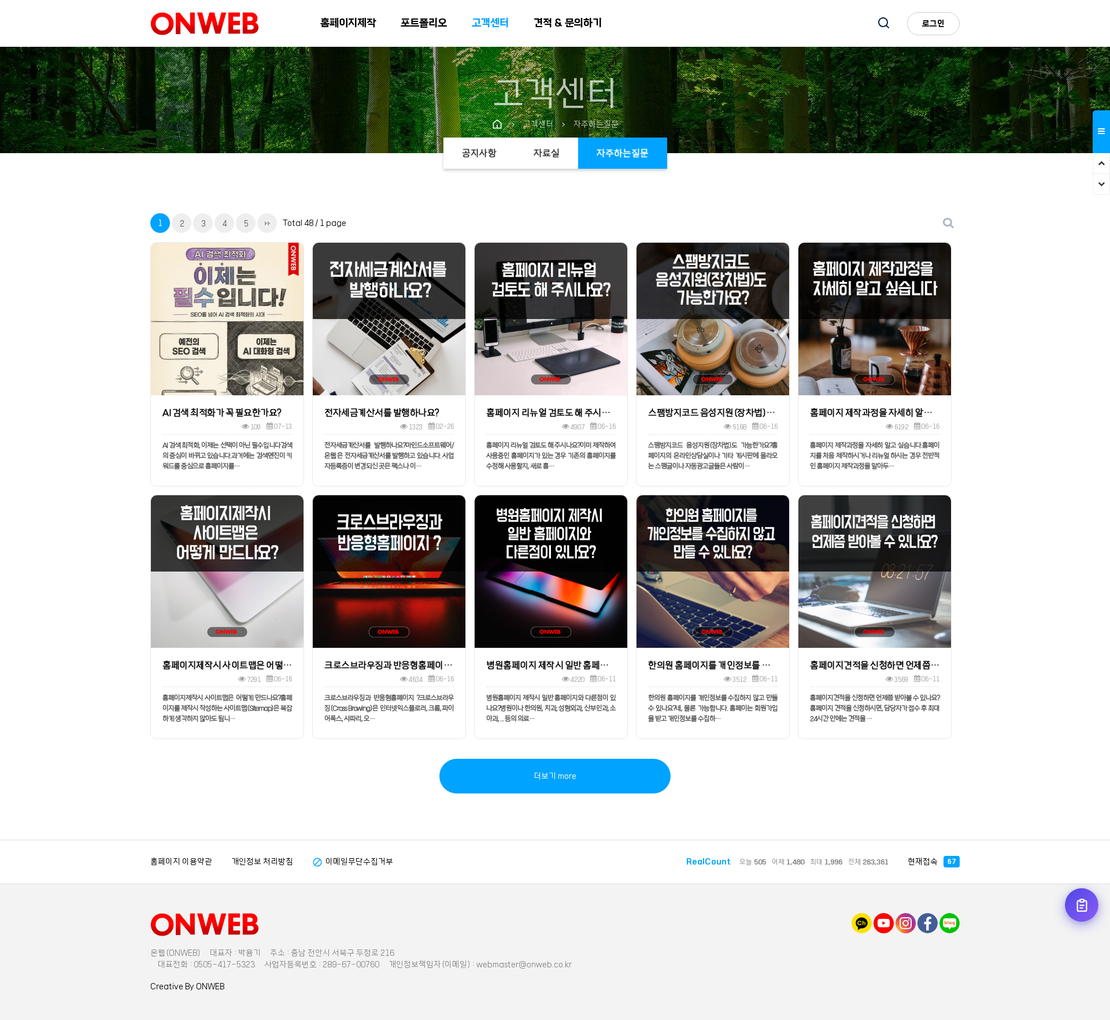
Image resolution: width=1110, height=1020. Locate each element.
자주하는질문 (623, 153)
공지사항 (479, 153)
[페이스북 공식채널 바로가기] (927, 923)
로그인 (933, 23)
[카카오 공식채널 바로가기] (862, 923)
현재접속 (932, 861)
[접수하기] (1081, 905)
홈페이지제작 (348, 23)
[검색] (884, 24)
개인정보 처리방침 (262, 861)
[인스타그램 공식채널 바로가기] (906, 923)
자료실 (547, 153)
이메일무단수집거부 (352, 861)
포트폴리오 (424, 23)
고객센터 (490, 23)
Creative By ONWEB (187, 986)
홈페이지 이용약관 (181, 861)
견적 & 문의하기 (568, 23)
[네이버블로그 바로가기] (949, 923)
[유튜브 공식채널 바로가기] (884, 923)
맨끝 (267, 223)
